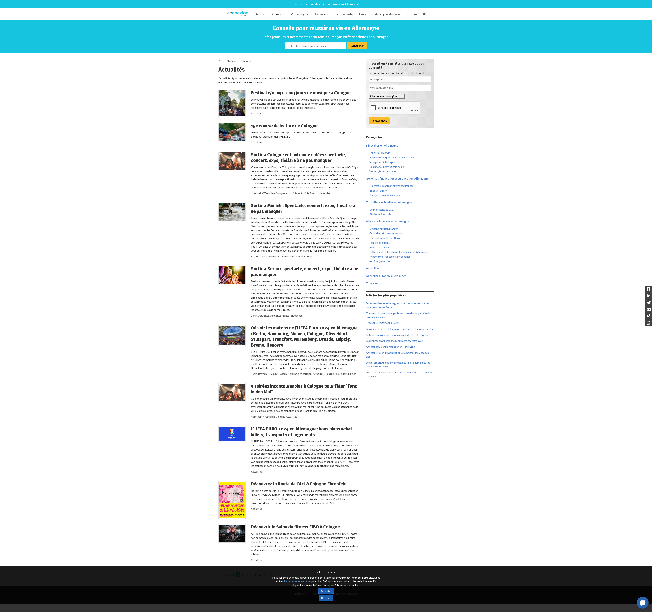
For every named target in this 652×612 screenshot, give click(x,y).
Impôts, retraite (378, 190)
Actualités (256, 113)
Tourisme (372, 283)
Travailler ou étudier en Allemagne (389, 202)
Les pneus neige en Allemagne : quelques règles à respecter (399, 328)
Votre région (300, 14)
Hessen (283, 373)
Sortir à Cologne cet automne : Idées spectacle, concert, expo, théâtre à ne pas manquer (298, 157)
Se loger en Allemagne (382, 162)
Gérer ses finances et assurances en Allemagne (397, 178)
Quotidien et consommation (385, 233)
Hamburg (273, 373)
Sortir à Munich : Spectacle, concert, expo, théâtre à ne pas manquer (303, 208)
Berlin (254, 315)
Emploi (364, 14)
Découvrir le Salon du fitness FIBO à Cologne (295, 527)
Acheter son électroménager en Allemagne (390, 346)
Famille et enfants (379, 242)
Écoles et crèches (379, 247)
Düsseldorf (341, 373)
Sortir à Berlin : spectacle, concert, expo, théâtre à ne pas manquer (304, 271)
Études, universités (380, 214)
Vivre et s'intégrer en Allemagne (387, 221)
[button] (643, 603)
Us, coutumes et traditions (384, 238)
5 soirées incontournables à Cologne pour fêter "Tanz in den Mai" (304, 389)
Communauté (343, 14)
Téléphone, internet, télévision (386, 166)
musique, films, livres (381, 261)
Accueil (261, 14)
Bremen (262, 373)
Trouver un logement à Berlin (382, 322)
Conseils (278, 14)
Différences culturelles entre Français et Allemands (398, 252)
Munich (263, 256)
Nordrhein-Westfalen (263, 193)
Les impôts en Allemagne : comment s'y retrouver (394, 340)
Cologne (280, 193)
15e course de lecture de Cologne (284, 126)
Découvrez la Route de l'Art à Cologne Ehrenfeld (299, 484)
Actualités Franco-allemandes (314, 193)
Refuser (326, 597)
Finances (321, 14)
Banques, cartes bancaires (384, 195)
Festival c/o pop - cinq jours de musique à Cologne (301, 92)
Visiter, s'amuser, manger (383, 228)
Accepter (326, 590)
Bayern (255, 256)
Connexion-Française (238, 14)
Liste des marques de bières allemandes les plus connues (398, 334)
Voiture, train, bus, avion (383, 171)
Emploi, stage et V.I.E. (381, 209)
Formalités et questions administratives (392, 157)
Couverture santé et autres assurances (391, 185)
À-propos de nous (387, 14)
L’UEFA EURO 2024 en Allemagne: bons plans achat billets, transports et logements (301, 431)
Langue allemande (379, 152)
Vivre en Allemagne (227, 61)
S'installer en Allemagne (382, 145)
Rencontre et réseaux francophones (389, 256)
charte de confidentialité (297, 581)
